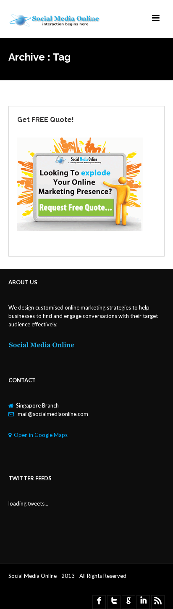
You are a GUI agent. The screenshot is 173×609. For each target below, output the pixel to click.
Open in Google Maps (41, 435)
